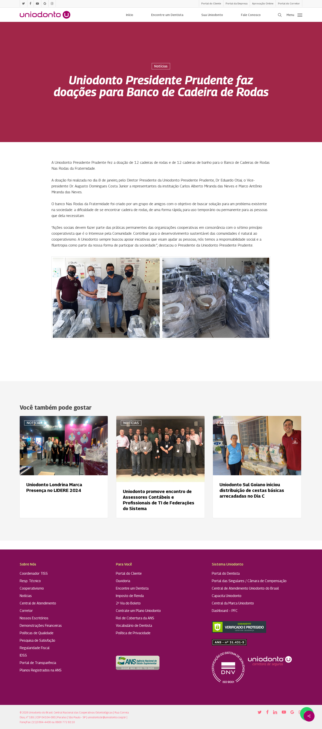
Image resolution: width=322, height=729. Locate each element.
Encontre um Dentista (132, 588)
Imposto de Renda (130, 596)
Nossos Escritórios (34, 618)
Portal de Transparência (38, 663)
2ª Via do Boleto (128, 603)
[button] (294, 15)
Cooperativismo (32, 588)
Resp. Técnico (30, 581)
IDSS (23, 655)
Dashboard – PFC (225, 611)
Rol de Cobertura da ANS (135, 618)
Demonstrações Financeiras (41, 625)
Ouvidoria (123, 581)
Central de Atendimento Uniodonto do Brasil (245, 588)
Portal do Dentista (226, 573)
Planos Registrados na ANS (41, 670)
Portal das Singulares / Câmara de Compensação (249, 581)
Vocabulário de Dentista (134, 625)
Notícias (161, 66)
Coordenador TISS (34, 573)
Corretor (26, 611)
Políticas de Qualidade (36, 633)
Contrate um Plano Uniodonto (138, 611)
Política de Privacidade (133, 633)
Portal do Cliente (129, 573)
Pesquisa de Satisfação (37, 640)
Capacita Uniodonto (226, 596)
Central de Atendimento (38, 603)
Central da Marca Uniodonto (233, 603)
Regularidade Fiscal (35, 648)
